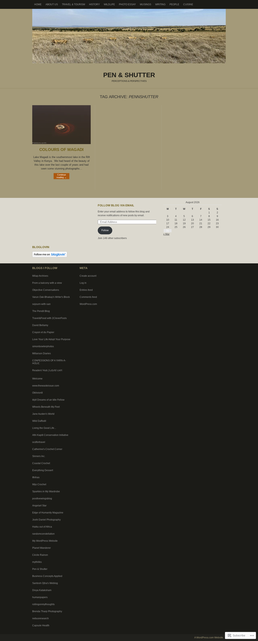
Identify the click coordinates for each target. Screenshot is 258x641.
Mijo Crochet (39, 484)
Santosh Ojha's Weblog (45, 583)
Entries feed (86, 290)
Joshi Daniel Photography (46, 519)
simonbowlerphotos (43, 346)
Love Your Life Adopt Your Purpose (51, 339)
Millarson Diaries (41, 353)
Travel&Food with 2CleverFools (49, 318)
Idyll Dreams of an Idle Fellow (48, 399)
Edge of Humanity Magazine (47, 512)
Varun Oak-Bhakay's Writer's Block (51, 297)
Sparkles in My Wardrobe (46, 491)
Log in (83, 283)
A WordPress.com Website (208, 637)
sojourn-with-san (41, 304)
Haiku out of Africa (42, 526)
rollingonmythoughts (43, 604)
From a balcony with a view (47, 283)
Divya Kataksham (41, 590)
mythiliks (37, 562)
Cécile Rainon (40, 555)
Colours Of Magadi (61, 149)
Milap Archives (40, 275)
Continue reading (61, 176)
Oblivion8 (37, 392)
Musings (145, 4)
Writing (160, 4)
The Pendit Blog (41, 311)
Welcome (37, 378)
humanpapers (40, 597)
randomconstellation (43, 533)
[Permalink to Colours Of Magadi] (61, 143)
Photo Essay (127, 4)
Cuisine (188, 4)
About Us (52, 4)
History (94, 4)
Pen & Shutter (129, 36)
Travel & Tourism (73, 4)
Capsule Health (40, 625)
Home (38, 4)
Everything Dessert (42, 470)
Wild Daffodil (39, 421)
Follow (105, 230)
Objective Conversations (45, 290)
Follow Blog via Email (116, 205)
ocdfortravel (38, 442)
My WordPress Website (45, 540)
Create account (88, 275)
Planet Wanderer (41, 547)
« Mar (166, 234)
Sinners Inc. (38, 456)
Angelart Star (39, 505)
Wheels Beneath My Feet (46, 406)
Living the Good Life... (44, 428)
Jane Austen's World (43, 413)
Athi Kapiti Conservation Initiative (50, 435)
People (174, 4)
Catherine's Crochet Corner (47, 449)
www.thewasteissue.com (45, 385)
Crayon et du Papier (43, 332)
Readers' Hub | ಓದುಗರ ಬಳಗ (47, 370)
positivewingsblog (42, 498)
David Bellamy (40, 325)
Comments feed (88, 297)
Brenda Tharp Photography (47, 611)
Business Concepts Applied (47, 576)
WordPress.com (88, 304)
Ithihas (36, 477)
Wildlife (109, 4)
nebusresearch (40, 618)
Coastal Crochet (41, 463)
